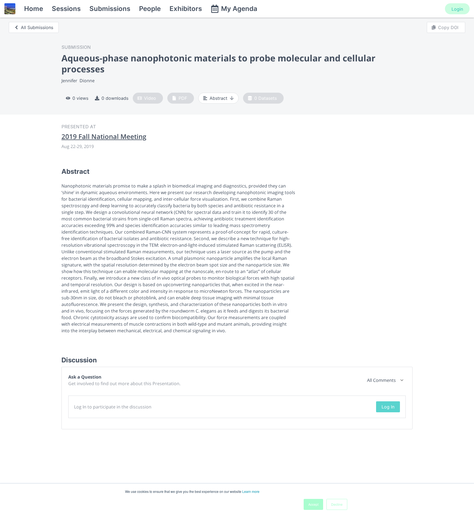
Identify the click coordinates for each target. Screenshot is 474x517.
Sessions (66, 9)
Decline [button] (337, 504)
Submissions (109, 9)
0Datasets (265, 98)
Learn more (250, 491)
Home (33, 9)
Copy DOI (448, 27)
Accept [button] (313, 504)
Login (457, 9)
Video (150, 98)
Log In (388, 407)
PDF (183, 98)
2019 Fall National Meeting (103, 136)
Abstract (218, 98)
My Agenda (239, 9)
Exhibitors (186, 9)
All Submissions (37, 27)
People (150, 9)
